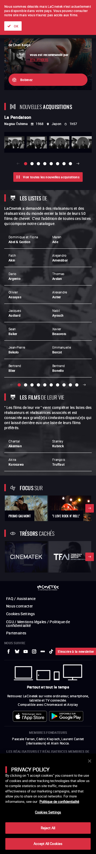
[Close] (89, 761)
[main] (48, 804)
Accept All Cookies (48, 843)
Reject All (48, 827)
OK (16, 26)
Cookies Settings (48, 812)
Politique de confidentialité (59, 801)
